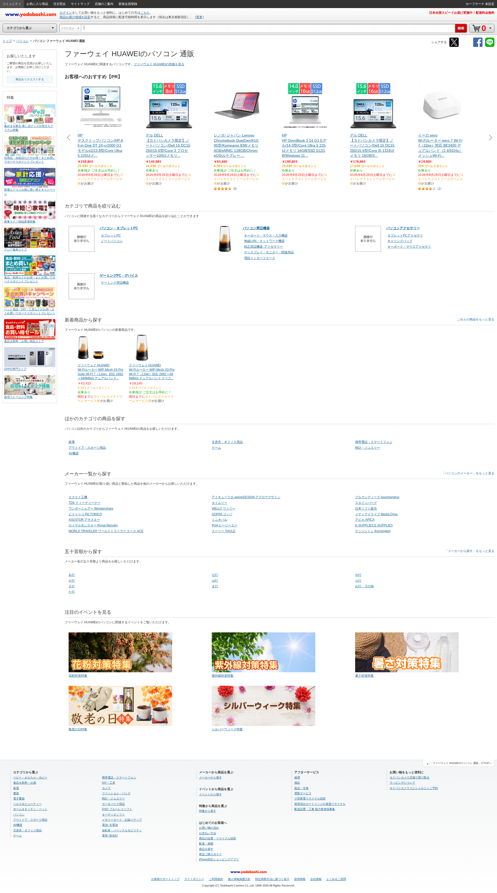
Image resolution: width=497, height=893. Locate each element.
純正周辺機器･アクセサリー (263, 246)
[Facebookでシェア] (478, 46)
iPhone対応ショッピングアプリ (219, 859)
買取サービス (302, 793)
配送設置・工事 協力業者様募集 (314, 809)
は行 (215, 580)
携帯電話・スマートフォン (373, 442)
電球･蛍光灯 (110, 835)
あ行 (72, 575)
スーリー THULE (223, 531)
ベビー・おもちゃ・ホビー (30, 777)
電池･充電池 (110, 824)
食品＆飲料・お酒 (24, 782)
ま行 (215, 586)
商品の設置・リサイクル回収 (217, 838)
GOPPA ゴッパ (222, 514)
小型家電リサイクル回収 (310, 798)
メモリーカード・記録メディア (122, 819)
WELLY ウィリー (223, 508)
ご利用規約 (216, 879)
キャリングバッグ (400, 241)
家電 (72, 442)
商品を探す (206, 849)
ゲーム (216, 447)
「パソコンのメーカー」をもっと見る (468, 473)
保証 (297, 782)
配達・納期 (206, 843)
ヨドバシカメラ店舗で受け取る (409, 777)
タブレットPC (111, 235)
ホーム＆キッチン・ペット (30, 809)
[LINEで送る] (489, 46)
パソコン (19, 814)
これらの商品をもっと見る (475, 319)
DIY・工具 (108, 782)
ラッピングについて (402, 782)
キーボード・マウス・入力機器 (266, 235)
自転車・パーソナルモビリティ (122, 830)
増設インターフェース (259, 258)
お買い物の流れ (209, 827)
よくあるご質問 (336, 879)
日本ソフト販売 (366, 508)
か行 (72, 580)
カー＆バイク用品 (113, 803)
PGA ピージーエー (224, 525)
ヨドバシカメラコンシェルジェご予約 (414, 788)
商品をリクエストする (30, 79)
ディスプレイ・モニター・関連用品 (269, 252)
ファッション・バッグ (116, 793)
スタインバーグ (366, 503)
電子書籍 (19, 798)
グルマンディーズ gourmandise (377, 497)
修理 (297, 777)
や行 (358, 575)
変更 (199, 17)
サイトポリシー (194, 879)
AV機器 (74, 453)
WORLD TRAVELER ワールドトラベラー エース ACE (106, 531)
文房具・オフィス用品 (227, 442)
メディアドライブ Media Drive (376, 514)
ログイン (66, 13)
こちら (145, 13)
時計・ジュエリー (367, 447)
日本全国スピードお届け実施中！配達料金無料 (461, 13)
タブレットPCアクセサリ (405, 235)
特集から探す (207, 810)
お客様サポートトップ (165, 879)
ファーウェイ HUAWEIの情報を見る (159, 64)
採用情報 (299, 879)
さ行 (72, 586)
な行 (215, 575)
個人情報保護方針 (239, 879)
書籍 (16, 793)
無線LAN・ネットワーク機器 (264, 241)
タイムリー (219, 503)
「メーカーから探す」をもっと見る (469, 551)
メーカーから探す (210, 777)
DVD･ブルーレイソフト (117, 809)
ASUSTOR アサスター (84, 519)
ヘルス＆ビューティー (27, 803)
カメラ (106, 788)
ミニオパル (219, 519)
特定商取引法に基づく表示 (272, 879)
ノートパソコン (112, 241)
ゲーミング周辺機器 (115, 282)
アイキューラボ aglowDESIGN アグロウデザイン (246, 497)
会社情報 (315, 879)
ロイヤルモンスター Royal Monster (93, 525)
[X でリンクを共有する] (454, 46)
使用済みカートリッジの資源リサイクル (320, 803)
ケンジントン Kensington (373, 531)
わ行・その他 (364, 586)
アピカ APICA (365, 519)
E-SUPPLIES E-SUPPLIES (374, 525)
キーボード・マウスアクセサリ (409, 246)
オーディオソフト (113, 814)
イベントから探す (210, 794)
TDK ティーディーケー (84, 503)
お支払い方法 (207, 833)
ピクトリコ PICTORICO (85, 514)
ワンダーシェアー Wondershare (91, 508)
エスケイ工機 (78, 497)
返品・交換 (301, 788)
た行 (72, 592)
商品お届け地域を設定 (75, 17)
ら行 (358, 580)
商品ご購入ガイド (210, 854)
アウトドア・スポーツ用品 (87, 447)
